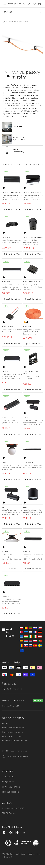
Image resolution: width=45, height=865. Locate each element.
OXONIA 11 (5, 371)
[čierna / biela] (4, 547)
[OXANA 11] (12, 583)
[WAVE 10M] (33, 313)
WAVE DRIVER (7, 417)
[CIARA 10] (12, 449)
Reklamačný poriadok (12, 732)
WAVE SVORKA (7, 237)
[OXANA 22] (33, 539)
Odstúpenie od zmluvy (13, 736)
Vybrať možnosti (33, 344)
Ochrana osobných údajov (14, 740)
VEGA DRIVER (28, 462)
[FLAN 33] (12, 539)
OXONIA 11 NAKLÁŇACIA (32, 192)
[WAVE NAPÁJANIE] (12, 313)
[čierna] (4, 188)
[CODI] (33, 494)
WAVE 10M (27, 327)
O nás (5, 723)
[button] (4, 3)
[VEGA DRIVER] (33, 449)
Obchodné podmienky (13, 728)
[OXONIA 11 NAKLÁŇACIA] (33, 179)
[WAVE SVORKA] (12, 224)
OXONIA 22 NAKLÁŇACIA (11, 192)
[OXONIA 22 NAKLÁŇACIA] (12, 179)
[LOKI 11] (12, 494)
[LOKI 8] (33, 404)
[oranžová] (25, 322)
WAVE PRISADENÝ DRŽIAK (33, 237)
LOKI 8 (25, 417)
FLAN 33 (5, 552)
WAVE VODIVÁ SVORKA (32, 282)
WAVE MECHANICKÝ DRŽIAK (30, 372)
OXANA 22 (27, 552)
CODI (25, 507)
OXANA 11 (5, 597)
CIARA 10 (5, 462)
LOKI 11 (4, 507)
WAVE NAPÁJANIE (8, 327)
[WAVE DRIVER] (12, 404)
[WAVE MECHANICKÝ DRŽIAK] (33, 358)
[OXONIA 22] (12, 269)
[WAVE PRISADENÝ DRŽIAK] (33, 224)
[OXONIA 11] (12, 358)
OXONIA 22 (6, 282)
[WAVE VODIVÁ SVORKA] (33, 269)
